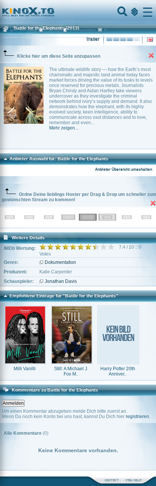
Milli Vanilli (25, 368)
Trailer (93, 39)
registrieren (137, 416)
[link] (78, 12)
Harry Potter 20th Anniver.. (117, 371)
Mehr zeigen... (63, 128)
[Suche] (121, 12)
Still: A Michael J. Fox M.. (71, 371)
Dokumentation (60, 262)
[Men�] (147, 12)
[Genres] (133, 12)
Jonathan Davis (61, 281)
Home (53, 12)
